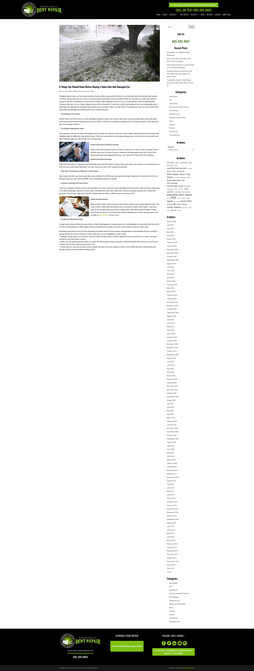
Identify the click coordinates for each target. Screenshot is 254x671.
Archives (171, 147)
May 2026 (170, 232)
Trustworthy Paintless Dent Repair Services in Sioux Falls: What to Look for (180, 82)
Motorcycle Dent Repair (177, 118)
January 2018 (172, 547)
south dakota (174, 207)
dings (170, 177)
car (176, 165)
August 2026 (171, 221)
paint (186, 189)
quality (179, 198)
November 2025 (172, 253)
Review (171, 128)
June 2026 (170, 229)
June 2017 (170, 568)
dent (169, 171)
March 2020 (171, 460)
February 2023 (172, 337)
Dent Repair (173, 96)
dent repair (173, 174)
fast (188, 177)
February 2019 (172, 502)
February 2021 (172, 421)
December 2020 (172, 428)
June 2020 (170, 449)
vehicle (173, 210)
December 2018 (172, 509)
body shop (170, 165)
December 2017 (172, 551)
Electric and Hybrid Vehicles (179, 107)
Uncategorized (174, 135)
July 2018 (170, 526)
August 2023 (171, 316)
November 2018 (172, 512)
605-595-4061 (104, 215)
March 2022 (171, 376)
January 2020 (172, 467)
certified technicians (177, 168)
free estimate (173, 180)
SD (174, 201)
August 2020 (171, 442)
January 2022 (172, 383)
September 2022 (173, 355)
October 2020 (172, 435)
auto (177, 163)
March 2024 (171, 292)
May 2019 (170, 491)
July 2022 (170, 362)
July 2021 (170, 404)
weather (179, 210)
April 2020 (170, 456)
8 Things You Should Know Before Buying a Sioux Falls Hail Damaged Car (94, 87)
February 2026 (172, 242)
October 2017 (172, 558)
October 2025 (172, 257)
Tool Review (173, 131)
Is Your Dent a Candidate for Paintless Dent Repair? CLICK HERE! (173, 651)
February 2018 (172, 544)
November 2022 (172, 348)
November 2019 (172, 470)
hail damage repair (175, 186)
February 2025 (172, 285)
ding (188, 174)
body (190, 163)
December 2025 (172, 250)
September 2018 (173, 519)
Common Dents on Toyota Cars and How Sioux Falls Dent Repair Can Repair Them (179, 73)
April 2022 (170, 372)
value (168, 210)
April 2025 (170, 278)
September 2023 (173, 313)
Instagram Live (174, 114)
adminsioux (64, 91)
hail (182, 180)
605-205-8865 (80, 657)
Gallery (194, 15)
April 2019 (170, 495)
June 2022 (170, 365)
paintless (170, 192)
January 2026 (172, 246)
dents (182, 174)
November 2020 (172, 432)
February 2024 (172, 295)
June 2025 (170, 271)
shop (177, 201)
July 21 (169, 572)
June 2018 (170, 530)
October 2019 (172, 474)
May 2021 (170, 411)
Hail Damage (90, 91)
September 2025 (173, 260)
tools (190, 207)
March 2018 (171, 540)
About (165, 15)
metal (175, 189)
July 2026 (170, 225)
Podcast (172, 125)
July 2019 (170, 484)
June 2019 (170, 488)
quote (188, 198)
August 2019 (171, 481)
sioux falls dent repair (177, 204)
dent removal (178, 171)
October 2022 (172, 351)
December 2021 (172, 386)
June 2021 (170, 407)
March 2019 (171, 498)
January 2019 (172, 505)
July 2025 (170, 267)
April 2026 (170, 236)
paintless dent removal (182, 192)
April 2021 (170, 414)
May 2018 (170, 533)
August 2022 (171, 358)
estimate (183, 177)
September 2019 (173, 477)
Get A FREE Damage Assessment (127, 646)
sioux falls (186, 201)
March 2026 (171, 239)
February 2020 (172, 463)
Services (173, 15)
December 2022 (172, 344)
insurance (170, 189)
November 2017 (172, 554)
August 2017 (171, 565)
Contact (218, 15)
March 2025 (171, 281)
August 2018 (171, 523)
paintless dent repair (179, 194)
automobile (184, 163)
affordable (171, 163)
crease (190, 168)
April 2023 (170, 330)
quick (183, 198)
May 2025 (170, 274)
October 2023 (172, 309)
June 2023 (170, 323)
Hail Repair (184, 15)
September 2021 (173, 397)
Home (159, 15)
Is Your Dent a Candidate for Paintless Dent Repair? (193, 5)
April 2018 (170, 537)
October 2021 (172, 393)
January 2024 (172, 299)
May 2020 (170, 453)
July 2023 (170, 320)
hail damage (172, 183)
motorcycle (180, 189)
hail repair (187, 186)
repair (170, 201)
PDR (173, 197)
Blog (202, 15)
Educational (81, 91)
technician (185, 207)
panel (168, 198)
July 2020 (170, 446)
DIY (170, 100)
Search (191, 27)
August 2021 (171, 400)
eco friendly (176, 177)
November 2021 (172, 390)
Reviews (210, 15)
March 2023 (171, 334)
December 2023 (172, 302)
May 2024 (170, 288)
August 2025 (171, 264)
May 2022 (170, 369)
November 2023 (172, 306)
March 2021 (171, 418)
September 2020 (173, 439)
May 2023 (170, 327)
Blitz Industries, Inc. (188, 668)
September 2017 (173, 561)
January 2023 (172, 341)
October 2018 (172, 516)
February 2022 (172, 379)
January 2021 (172, 425)
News (171, 121)
